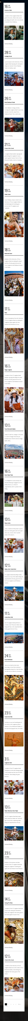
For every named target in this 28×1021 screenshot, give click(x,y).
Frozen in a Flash (8, 10)
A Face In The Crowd (9, 148)
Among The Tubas (8, 903)
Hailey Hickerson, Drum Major (11, 810)
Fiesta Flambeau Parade (9, 102)
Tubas (5, 312)
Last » (7, 1006)
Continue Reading (8, 44)
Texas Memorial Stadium (9, 429)
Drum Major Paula (8, 475)
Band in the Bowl (8, 253)
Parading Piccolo (8, 56)
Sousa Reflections (8, 659)
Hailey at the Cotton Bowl (10, 569)
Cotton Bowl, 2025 (8, 617)
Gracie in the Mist (8, 716)
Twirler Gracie (7, 194)
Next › (19, 1004)
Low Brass (6, 857)
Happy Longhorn (8, 369)
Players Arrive (7, 523)
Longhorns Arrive (8, 762)
